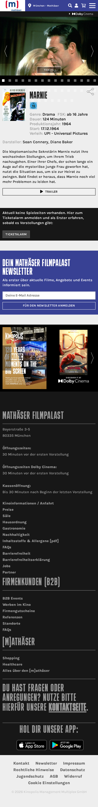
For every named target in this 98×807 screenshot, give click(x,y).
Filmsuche (70, 6)
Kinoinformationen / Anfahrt (28, 503)
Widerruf (73, 776)
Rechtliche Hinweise (33, 769)
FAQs (7, 547)
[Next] (92, 51)
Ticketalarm (16, 234)
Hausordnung (15, 522)
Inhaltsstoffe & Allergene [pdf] (31, 541)
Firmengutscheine (19, 611)
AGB (54, 776)
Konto (77, 6)
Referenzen (12, 617)
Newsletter (46, 763)
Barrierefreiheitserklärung (26, 560)
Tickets (49, 69)
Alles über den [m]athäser (26, 671)
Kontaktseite (67, 708)
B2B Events (13, 598)
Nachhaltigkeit (16, 535)
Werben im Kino (17, 605)
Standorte (11, 623)
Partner (9, 572)
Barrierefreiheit (16, 553)
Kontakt (21, 763)
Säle (7, 516)
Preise (8, 509)
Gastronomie (14, 528)
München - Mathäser (46, 5)
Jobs (7, 566)
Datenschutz (72, 769)
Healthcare (12, 664)
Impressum (74, 763)
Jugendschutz (30, 776)
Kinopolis (12, 5)
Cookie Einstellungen (49, 782)
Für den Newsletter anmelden (49, 305)
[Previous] (5, 51)
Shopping (11, 658)
